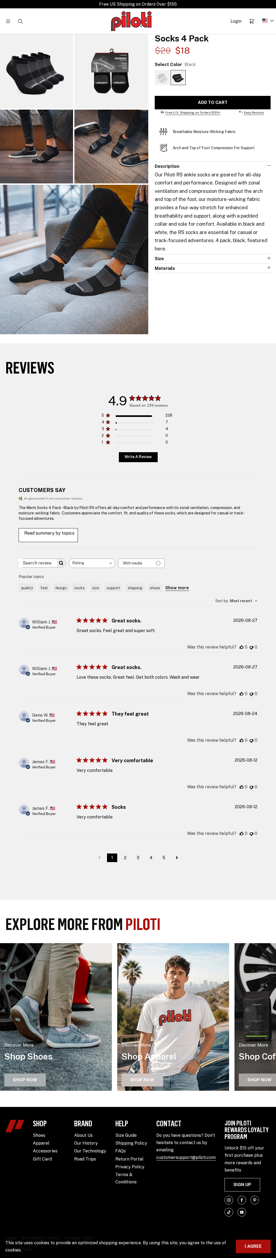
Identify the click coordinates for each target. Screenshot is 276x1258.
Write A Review (138, 457)
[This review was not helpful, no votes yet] (251, 647)
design (61, 588)
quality (27, 588)
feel (44, 588)
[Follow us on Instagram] (229, 1200)
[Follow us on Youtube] (241, 1212)
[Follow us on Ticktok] (229, 1212)
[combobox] (92, 563)
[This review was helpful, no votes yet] (241, 647)
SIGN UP (242, 1184)
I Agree (253, 1246)
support (113, 588)
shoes (155, 588)
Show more (177, 587)
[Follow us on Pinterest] (254, 1200)
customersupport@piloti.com (186, 1157)
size (95, 588)
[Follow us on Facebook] (241, 1200)
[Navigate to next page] (177, 857)
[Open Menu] (8, 21)
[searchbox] (37, 563)
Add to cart (212, 102)
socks (79, 588)
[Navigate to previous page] (99, 857)
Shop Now (25, 1079)
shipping (135, 588)
